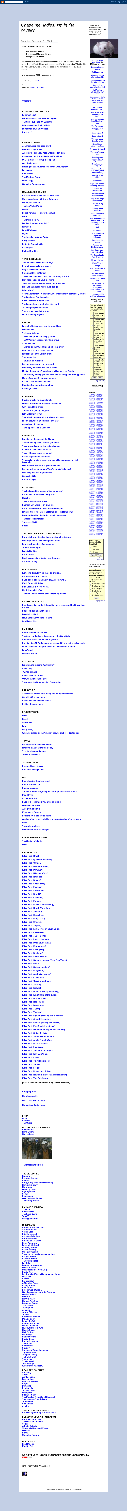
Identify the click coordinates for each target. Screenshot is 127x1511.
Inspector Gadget (30, 1303)
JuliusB (25, 1314)
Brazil (25, 719)
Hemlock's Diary (30, 1185)
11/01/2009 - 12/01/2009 (96, 485)
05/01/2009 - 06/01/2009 (96, 477)
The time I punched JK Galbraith (37, 122)
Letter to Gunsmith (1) (32, 244)
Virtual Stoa (27, 1232)
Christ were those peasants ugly (37, 744)
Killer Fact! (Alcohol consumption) (38, 1037)
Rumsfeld (26, 227)
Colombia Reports (30, 1435)
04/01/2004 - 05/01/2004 (96, 395)
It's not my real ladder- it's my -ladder (97, 159)
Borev (25, 1433)
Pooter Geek (28, 1339)
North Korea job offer (32, 590)
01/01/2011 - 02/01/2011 (96, 500)
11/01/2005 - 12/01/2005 (96, 421)
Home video (27, 1105)
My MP (25, 234)
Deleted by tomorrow (32, 1265)
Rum (24, 823)
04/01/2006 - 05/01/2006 (96, 428)
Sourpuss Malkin (30, 522)
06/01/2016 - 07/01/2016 (96, 529)
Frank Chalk (28, 1288)
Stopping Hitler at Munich (34, 273)
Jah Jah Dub (28, 1305)
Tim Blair (26, 1209)
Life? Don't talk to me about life (36, 450)
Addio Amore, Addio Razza (34, 576)
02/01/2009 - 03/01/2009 (96, 473)
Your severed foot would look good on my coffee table (47, 694)
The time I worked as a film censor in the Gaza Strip (46, 636)
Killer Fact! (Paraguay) (32, 870)
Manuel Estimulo (30, 1326)
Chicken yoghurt (30, 1252)
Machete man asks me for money (37, 748)
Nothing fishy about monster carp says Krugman (45, 167)
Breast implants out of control (36, 456)
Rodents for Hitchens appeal (97, 246)
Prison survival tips (31, 784)
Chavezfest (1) (29, 476)
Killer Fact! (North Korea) (34, 998)
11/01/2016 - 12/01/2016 (96, 530)
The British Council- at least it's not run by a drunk (45, 276)
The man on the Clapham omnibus (38, 1254)
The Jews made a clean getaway (97, 274)
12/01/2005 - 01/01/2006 (96, 422)
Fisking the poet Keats (32, 704)
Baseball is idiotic (30, 614)
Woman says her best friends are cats (97, 121)
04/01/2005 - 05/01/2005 (96, 412)
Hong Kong (27, 729)
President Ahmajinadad (33, 770)
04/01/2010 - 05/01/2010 (96, 492)
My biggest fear (97, 72)
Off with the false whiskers (34, 679)
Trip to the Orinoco (31, 755)
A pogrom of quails (31, 809)
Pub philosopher (30, 1341)
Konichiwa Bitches (31, 1317)
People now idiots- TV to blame (36, 816)
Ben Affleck (27, 174)
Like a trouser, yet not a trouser (36, 266)
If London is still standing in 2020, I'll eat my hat (44, 580)
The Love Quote (29, 1214)
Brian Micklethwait (30, 1245)
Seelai (25, 1194)
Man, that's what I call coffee (97, 251)
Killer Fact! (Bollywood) (33, 971)
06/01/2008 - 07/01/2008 (96, 463)
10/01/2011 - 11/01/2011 (96, 510)
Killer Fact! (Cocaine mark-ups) (36, 981)
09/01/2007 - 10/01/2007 (96, 451)
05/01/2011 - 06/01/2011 (96, 506)
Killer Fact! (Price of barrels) (35, 1043)
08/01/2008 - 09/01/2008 (96, 466)
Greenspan (27, 248)
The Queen (27, 1123)
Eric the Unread (29, 1234)
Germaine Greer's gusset (34, 184)
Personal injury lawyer (32, 766)
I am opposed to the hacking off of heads (41, 541)
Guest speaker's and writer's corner (39, 1292)
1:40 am (39, 80)
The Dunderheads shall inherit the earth (40, 304)
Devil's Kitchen (29, 1268)
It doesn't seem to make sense (36, 701)
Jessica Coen (28, 1390)
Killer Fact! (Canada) (31, 863)
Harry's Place (28, 1299)
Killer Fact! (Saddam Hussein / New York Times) (44, 960)
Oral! (97, 227)
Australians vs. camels (32, 675)
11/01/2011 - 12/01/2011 (96, 511)
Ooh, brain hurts (29, 163)
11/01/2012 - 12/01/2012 (96, 517)
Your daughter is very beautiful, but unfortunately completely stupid (54, 294)
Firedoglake (27, 1388)
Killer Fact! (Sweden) (32, 922)
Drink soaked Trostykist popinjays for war (41, 1274)
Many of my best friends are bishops (39, 378)
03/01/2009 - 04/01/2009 (96, 474)
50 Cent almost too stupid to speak (38, 160)
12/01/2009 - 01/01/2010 (96, 487)
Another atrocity (29, 561)
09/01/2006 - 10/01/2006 (96, 435)
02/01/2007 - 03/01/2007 (96, 442)
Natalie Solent (28, 1330)
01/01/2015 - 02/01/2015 (96, 525)
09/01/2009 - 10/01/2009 (96, 483)
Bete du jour (28, 1379)
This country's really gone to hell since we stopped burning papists (53, 375)
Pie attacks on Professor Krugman (38, 494)
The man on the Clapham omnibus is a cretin (43, 347)
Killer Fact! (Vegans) (31, 925)
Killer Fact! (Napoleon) (32, 877)
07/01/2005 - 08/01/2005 (96, 416)
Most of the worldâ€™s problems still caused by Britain (48, 371)
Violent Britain (28, 343)
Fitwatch (26, 1121)
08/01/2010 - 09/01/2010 (96, 496)
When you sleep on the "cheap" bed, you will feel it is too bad (50, 733)
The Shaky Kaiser (30, 1201)
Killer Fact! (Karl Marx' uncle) (35, 1054)
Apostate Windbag (31, 1236)
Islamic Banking (29, 551)
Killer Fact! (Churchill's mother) (36, 1019)
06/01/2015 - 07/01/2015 (96, 526)
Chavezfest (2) (29, 480)
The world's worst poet (97, 153)
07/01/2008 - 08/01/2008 (96, 465)
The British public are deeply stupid (39, 336)
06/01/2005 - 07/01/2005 (96, 414)
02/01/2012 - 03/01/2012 (96, 513)
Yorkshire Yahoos (30, 333)
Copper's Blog (29, 1256)
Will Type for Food (30, 1218)
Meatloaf (26, 209)
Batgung (26, 1176)
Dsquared (27, 1276)
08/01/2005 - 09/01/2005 (96, 417)
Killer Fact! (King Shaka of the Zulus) (39, 995)
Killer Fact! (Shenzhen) (33, 891)
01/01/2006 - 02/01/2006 (96, 424)
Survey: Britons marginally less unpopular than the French (49, 791)
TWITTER (26, 101)
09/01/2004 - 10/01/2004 (96, 402)
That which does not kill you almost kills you (43, 417)
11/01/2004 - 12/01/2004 (96, 405)
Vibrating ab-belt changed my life (97, 76)
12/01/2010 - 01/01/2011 (96, 499)
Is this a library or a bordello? (35, 223)
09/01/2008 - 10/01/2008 (96, 468)
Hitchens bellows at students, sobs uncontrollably (97, 171)
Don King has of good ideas (37, 473)
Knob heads (28, 554)
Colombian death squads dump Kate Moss (42, 156)
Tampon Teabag (29, 1355)
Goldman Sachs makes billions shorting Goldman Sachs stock (51, 819)
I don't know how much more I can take (40, 421)
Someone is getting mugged (35, 410)
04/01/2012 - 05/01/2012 (96, 515)
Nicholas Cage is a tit (32, 149)
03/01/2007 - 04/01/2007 (96, 443)
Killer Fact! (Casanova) (33, 932)
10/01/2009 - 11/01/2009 (96, 484)
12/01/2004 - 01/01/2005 (96, 406)
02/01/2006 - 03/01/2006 (96, 425)
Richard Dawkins (30, 251)
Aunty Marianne (29, 1230)
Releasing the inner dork (97, 279)
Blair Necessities (30, 1381)
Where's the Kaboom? (32, 1366)
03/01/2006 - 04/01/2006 (96, 427)
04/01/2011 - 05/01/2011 (96, 504)
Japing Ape (27, 1308)
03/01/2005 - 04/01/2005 (96, 410)
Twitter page (39, 1105)
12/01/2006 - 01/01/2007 (96, 439)
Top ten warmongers (32, 548)
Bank (24, 216)
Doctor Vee (27, 1272)
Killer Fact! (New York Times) (35, 866)
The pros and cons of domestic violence (41, 446)
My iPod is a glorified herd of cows (97, 92)
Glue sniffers (28, 329)
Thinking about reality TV (97, 209)
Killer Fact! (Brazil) (30, 856)
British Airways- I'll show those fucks (39, 213)
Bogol (25, 1384)
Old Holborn (28, 1134)
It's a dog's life (29, 1319)
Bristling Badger (30, 1247)
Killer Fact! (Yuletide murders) (36, 1061)
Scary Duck (27, 1346)
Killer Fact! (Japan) (31, 1009)
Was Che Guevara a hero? (97, 270)
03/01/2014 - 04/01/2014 (96, 522)
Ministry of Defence (31, 202)
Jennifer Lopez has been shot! (36, 146)
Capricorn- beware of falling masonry (97, 185)
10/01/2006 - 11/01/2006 (96, 436)
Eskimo (25, 1279)
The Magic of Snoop (31, 177)
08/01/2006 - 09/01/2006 (96, 433)
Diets (24, 845)
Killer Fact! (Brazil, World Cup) (36, 908)
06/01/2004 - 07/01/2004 (96, 398)
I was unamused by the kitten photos (97, 81)
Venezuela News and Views (35, 1428)
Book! (25, 526)
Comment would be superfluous (97, 194)
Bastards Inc (28, 1212)
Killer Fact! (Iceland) (31, 988)
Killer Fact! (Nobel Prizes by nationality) (40, 991)
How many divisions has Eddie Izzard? (40, 368)
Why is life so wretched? (33, 269)
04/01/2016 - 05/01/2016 (96, 528)
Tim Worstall (28, 1361)
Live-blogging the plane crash (36, 781)
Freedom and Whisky (32, 1290)
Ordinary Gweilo (29, 1189)
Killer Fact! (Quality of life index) (37, 859)
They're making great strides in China (97, 128)
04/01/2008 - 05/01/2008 (96, 461)
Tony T (25, 1216)
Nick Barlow (27, 1332)
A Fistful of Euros (30, 1283)
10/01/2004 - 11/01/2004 (96, 403)
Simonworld (27, 1196)
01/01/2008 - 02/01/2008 (96, 457)
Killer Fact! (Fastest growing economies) (41, 1023)
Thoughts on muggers (32, 361)
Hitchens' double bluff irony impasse (97, 295)
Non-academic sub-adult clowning (38, 280)
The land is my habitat (97, 204)
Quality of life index (31, 805)
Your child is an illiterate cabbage (37, 262)
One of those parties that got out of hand (41, 466)
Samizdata (27, 1343)
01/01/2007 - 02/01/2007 (96, 440)
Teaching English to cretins (35, 308)
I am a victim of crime (32, 414)
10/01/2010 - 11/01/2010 (96, 498)
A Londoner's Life (30, 1323)
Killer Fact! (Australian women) (36, 974)
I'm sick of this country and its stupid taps (41, 326)
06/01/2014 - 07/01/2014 (96, 523)
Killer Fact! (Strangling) (33, 950)
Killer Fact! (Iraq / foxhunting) (35, 939)
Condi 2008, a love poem (33, 697)
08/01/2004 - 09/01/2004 (96, 401)
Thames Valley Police (32, 206)
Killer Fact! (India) (30, 1057)
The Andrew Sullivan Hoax (34, 501)
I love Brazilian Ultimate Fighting (37, 618)
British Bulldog (29, 1250)
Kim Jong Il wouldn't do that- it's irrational (41, 573)
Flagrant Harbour (30, 1178)
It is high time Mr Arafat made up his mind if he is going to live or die (53, 643)
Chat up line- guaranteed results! (97, 86)
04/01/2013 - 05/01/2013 (96, 519)
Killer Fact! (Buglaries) (32, 953)
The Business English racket (35, 297)
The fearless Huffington (33, 519)
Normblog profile (30, 1096)
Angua (25, 1375)
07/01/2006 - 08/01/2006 (96, 432)
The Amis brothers (31, 826)
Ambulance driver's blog (33, 1227)
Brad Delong (28, 1444)
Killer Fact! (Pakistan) (32, 887)
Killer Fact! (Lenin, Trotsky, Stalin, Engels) (41, 929)
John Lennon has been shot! (97, 214)
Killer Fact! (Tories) (31, 1064)
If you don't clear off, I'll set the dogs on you (42, 508)
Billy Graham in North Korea (35, 587)
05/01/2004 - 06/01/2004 (96, 397)
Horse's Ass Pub (30, 1301)
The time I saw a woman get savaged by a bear (44, 594)
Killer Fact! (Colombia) (32, 898)
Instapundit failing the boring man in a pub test (44, 515)
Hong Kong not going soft (97, 165)
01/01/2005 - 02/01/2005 (96, 407)
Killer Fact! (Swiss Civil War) (35, 1033)
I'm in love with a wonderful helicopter (97, 235)
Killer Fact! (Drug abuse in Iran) (36, 943)
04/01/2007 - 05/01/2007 (96, 444)
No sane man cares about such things (40, 287)
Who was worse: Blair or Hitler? (37, 125)
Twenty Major (28, 1364)
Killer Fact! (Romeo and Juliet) (36, 1071)
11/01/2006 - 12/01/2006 (96, 438)
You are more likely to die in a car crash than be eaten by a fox (97, 99)
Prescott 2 (27, 132)
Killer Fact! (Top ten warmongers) (37, 1050)
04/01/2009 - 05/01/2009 (96, 476)
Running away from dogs (97, 61)
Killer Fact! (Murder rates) (34, 946)
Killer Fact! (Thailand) (32, 1012)
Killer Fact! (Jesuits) (31, 984)
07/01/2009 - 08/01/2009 (96, 480)
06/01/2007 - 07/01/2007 (96, 447)
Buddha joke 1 (97, 133)
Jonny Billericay (29, 1312)
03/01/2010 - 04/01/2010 (96, 491)
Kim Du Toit (27, 1446)
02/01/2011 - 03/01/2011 (96, 502)
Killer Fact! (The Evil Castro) (35, 1078)
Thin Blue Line (29, 1357)
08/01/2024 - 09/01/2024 (96, 534)
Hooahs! (26, 498)
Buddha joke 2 (97, 136)
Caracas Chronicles (31, 1419)
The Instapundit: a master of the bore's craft (42, 491)
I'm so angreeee (29, 170)
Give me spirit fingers (32, 1198)
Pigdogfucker (28, 1192)
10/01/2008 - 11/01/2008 (96, 469)
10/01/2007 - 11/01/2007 (96, 453)
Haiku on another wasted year (36, 830)
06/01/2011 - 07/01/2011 (96, 507)
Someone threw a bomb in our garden (40, 640)
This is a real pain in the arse (35, 311)
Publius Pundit (29, 1395)
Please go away (29, 389)
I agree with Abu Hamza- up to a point (39, 118)
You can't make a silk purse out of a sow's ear (43, 283)
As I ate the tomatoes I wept (97, 108)
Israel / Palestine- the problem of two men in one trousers (48, 647)
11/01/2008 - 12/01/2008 (96, 470)
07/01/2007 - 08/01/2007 (96, 448)
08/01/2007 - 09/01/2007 (96, 450)
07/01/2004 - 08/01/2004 (96, 399)
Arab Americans (29, 798)
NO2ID (25, 1118)
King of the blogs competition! (97, 199)
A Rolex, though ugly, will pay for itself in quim (43, 153)
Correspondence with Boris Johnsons (40, 199)
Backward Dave (29, 1238)
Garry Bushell (28, 241)
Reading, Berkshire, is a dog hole (37, 385)
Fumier (25, 1180)
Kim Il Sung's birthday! (33, 583)
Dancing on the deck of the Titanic (38, 439)
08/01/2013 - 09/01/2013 (96, 521)
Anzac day (27, 668)
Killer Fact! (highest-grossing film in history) (42, 1016)
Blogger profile (29, 1092)
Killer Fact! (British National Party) (38, 905)
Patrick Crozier (29, 1337)
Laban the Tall (28, 1321)
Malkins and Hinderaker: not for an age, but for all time (47, 512)
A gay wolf (97, 230)
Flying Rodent (28, 1285)
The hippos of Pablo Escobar (36, 428)
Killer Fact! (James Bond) (34, 936)
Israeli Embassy (29, 230)
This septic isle (29, 357)
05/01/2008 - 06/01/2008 (96, 462)
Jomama (26, 1310)
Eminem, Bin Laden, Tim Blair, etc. (38, 505)
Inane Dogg (27, 181)
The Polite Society (30, 220)
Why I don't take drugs (32, 407)
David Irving (27, 795)
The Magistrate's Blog (32, 1165)
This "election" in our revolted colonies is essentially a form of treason (97, 287)
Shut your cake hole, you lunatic (37, 400)
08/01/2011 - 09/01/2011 (96, 508)
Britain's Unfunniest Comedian (36, 382)
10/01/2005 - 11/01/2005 (96, 420)
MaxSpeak (27, 1393)
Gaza (24, 716)
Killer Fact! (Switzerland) (33, 884)
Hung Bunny (28, 1132)
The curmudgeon (30, 1261)
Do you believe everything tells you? (46, 469)
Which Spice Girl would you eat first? (97, 114)
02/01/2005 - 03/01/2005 (96, 409)
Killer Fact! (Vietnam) (32, 911)
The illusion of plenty (32, 841)
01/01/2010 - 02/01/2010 (96, 488)
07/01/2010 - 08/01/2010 (96, 495)
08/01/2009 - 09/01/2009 (96, 481)
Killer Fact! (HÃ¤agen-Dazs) (35, 873)
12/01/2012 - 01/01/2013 (96, 518)
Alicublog (26, 1372)
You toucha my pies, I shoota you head (40, 443)
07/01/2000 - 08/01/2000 (96, 394)
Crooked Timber (29, 1259)
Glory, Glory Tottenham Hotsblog (37, 1183)
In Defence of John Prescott (35, 129)
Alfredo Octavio (29, 1426)
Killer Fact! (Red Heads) (33, 1002)
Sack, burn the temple (97, 241)
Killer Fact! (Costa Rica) (33, 977)
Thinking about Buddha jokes (97, 140)
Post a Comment (37, 88)
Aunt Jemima (28, 1377)
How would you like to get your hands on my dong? (97, 263)
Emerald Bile (28, 1130)
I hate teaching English (33, 315)
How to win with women (97, 68)
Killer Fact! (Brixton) (31, 880)
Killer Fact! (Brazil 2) (31, 894)
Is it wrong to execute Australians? (38, 665)
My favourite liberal (97, 149)
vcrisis (25, 1424)
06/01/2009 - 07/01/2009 (96, 478)
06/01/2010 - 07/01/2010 (96, 493)
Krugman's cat (29, 115)
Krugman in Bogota (31, 812)
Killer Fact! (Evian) (30, 964)
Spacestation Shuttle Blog (34, 1399)
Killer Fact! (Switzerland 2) (34, 957)
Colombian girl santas (32, 424)
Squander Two (29, 1352)
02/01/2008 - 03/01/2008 (96, 458)
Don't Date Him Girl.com (33, 1101)
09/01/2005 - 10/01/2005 (96, 418)
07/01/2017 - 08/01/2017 (96, 532)
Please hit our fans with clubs (36, 611)
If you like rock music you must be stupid (41, 802)
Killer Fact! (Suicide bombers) (36, 967)
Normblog (27, 1334)
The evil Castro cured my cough (37, 453)
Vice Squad (27, 1404)
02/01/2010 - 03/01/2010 (96, 489)
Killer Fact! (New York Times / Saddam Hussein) (44, 1075)
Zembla (25, 1406)
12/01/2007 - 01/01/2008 (96, 455)
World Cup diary (29, 621)
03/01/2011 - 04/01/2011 (96, 503)
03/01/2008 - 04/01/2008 (96, 459)
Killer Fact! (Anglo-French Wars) (37, 1040)
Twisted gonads (29, 672)
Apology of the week (97, 177)
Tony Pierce (27, 1401)
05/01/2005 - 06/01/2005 (96, 413)
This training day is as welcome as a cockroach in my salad (97, 221)
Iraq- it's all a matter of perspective (38, 544)
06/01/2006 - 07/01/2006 (96, 431)
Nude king (27, 1187)
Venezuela (27, 722)
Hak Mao (26, 1297)
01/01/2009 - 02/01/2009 (96, 472)
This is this (27, 1359)
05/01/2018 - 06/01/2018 (96, 533)
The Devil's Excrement (32, 1422)
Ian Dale (26, 1263)
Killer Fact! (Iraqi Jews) (32, 1047)
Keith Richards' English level (35, 301)
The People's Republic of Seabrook (38, 1397)
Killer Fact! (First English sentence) (38, 1026)
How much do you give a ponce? (37, 350)
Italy (24, 726)
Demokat (26, 1386)
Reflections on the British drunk (37, 354)
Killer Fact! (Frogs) (31, 1068)
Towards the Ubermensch (97, 190)
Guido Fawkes (29, 1294)
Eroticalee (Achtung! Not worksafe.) (39, 1413)
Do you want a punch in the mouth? (39, 364)
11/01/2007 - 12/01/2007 (96, 454)
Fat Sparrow (28, 1281)
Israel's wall (27, 650)
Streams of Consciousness (35, 1350)
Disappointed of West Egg (34, 1270)
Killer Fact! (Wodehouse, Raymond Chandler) (43, 1030)
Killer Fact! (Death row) (33, 1005)
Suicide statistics (30, 788)
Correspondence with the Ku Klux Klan (40, 196)
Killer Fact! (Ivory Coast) (33, 918)
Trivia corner (97, 181)
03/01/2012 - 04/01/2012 (96, 514)
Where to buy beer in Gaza (34, 633)
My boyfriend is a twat (32, 1328)
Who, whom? (28, 290)
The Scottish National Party (35, 237)
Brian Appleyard (29, 1243)
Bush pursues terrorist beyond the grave (41, 558)
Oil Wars (26, 1431)
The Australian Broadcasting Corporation (41, 682)
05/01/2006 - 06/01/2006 (96, 429)
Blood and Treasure (31, 1241)
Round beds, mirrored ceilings (97, 145)
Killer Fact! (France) (31, 901)
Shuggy (26, 1348)
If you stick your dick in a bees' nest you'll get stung (46, 537)
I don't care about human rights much (42, 403)
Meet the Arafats (29, 653)
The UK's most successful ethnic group (40, 340)
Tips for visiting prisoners (34, 751)
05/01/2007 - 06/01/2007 (96, 446)
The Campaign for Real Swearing (97, 256)
